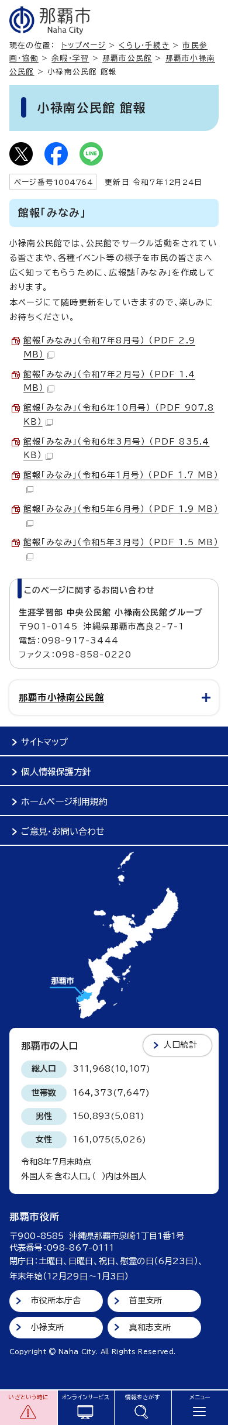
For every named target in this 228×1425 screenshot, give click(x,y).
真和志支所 (150, 1327)
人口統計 (180, 1045)
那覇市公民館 (127, 58)
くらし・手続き (144, 45)
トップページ (83, 45)
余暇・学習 (70, 58)
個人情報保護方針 (56, 771)
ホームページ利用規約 (64, 801)
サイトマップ (44, 742)
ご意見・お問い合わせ (63, 831)
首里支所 (146, 1300)
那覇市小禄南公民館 (61, 697)
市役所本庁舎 (56, 1300)
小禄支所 (47, 1327)
